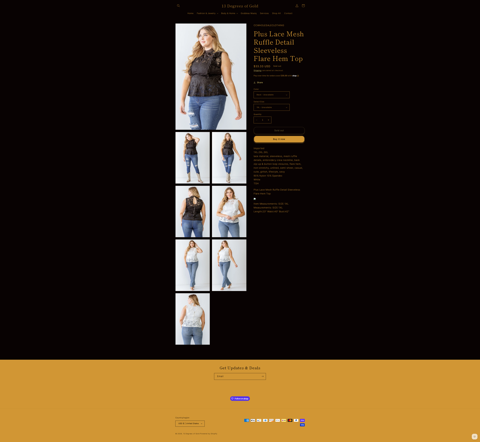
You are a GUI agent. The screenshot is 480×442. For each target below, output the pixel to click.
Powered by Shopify (208, 434)
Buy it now (279, 139)
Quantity (258, 114)
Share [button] (260, 82)
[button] (178, 6)
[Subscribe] (262, 376)
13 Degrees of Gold (191, 434)
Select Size (259, 102)
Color (256, 89)
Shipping (257, 70)
